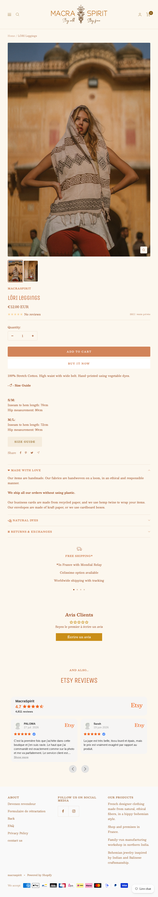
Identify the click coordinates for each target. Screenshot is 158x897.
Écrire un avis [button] (79, 637)
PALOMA (29, 723)
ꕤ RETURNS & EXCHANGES (30, 532)
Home (11, 36)
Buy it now (79, 363)
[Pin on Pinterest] (26, 452)
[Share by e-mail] (38, 452)
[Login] (140, 14)
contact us (15, 840)
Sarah (97, 723)
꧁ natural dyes (23, 520)
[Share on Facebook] (20, 452)
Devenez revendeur (22, 803)
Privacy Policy (18, 833)
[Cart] (148, 14)
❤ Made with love (24, 470)
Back (11, 818)
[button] (21, 757)
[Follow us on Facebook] (63, 811)
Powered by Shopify (39, 875)
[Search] (17, 14)
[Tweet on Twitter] (32, 452)
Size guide (24, 442)
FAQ (11, 825)
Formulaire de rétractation (26, 811)
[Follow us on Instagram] (73, 811)
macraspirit (19, 288)
